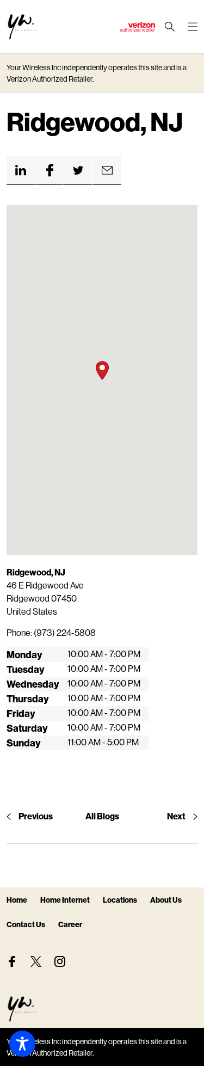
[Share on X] (78, 170)
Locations (120, 899)
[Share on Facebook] (49, 170)
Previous (35, 816)
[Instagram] (60, 961)
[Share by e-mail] (107, 170)
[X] (36, 961)
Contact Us (26, 924)
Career (70, 924)
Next (176, 816)
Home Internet (65, 899)
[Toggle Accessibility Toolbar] (22, 1044)
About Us (166, 899)
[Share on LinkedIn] (21, 170)
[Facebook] (12, 961)
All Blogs (102, 816)
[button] (102, 370)
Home (17, 899)
